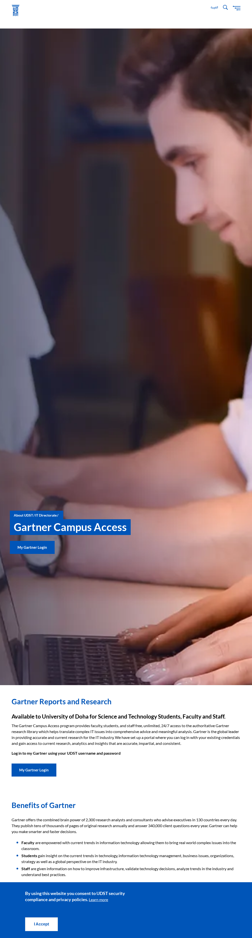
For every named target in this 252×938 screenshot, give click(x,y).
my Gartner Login (32, 547)
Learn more (98, 899)
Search (225, 7)
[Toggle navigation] (236, 8)
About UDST (23, 515)
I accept (41, 924)
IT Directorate (46, 515)
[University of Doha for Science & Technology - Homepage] (16, 10)
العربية (214, 7)
